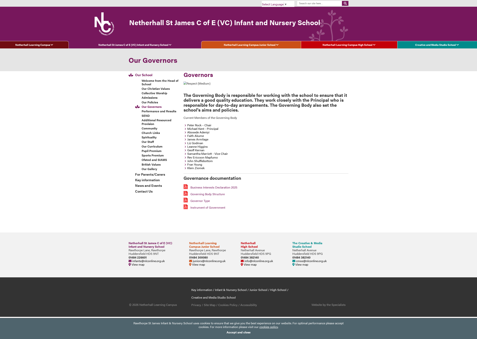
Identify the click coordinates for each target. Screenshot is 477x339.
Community (149, 128)
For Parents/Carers (150, 174)
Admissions (149, 97)
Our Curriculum (152, 146)
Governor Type (200, 201)
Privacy (196, 305)
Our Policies (150, 102)
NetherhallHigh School (249, 245)
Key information (147, 180)
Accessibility (248, 305)
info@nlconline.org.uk (258, 261)
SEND (146, 115)
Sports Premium (153, 155)
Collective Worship (154, 93)
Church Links (151, 132)
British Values (151, 164)
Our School (143, 75)
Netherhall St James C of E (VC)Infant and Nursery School (150, 245)
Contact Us (144, 191)
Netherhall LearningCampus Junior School (204, 245)
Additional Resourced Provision (156, 121)
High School (278, 290)
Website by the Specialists (329, 304)
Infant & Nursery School (231, 290)
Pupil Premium (152, 151)
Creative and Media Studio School (436, 45)
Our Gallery (149, 169)
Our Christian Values (156, 88)
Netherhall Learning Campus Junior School (250, 45)
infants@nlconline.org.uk (148, 261)
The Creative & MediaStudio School (307, 245)
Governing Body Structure (207, 194)
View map (137, 264)
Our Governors (152, 106)
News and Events (148, 185)
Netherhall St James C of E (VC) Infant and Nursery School (133, 45)
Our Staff (148, 141)
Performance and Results (159, 111)
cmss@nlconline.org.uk (311, 261)
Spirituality (149, 137)
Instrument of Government (207, 207)
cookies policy (268, 327)
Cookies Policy (228, 305)
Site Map (209, 305)
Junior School (258, 290)
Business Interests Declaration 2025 (213, 187)
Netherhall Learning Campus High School (348, 45)
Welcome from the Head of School (160, 82)
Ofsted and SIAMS (154, 159)
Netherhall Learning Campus (33, 45)
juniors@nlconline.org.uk (208, 261)
